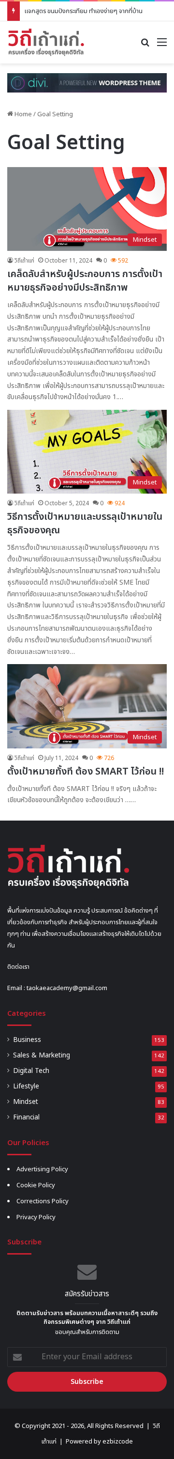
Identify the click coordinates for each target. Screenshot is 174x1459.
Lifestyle (26, 1086)
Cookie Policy (35, 1185)
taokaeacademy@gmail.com (67, 988)
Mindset (25, 1102)
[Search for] (145, 46)
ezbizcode (117, 1441)
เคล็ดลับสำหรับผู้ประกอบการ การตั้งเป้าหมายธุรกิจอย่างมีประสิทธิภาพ (84, 281)
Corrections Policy (42, 1201)
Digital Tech (31, 1071)
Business (27, 1040)
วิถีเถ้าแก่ (24, 260)
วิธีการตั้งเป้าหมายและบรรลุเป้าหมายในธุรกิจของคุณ (84, 524)
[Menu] (162, 46)
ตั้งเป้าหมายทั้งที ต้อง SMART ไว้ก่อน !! (85, 771)
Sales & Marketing (41, 1055)
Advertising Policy (42, 1169)
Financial (26, 1117)
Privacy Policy (36, 1217)
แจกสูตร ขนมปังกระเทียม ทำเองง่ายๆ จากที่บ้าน (84, 11)
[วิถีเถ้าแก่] (46, 42)
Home (22, 114)
